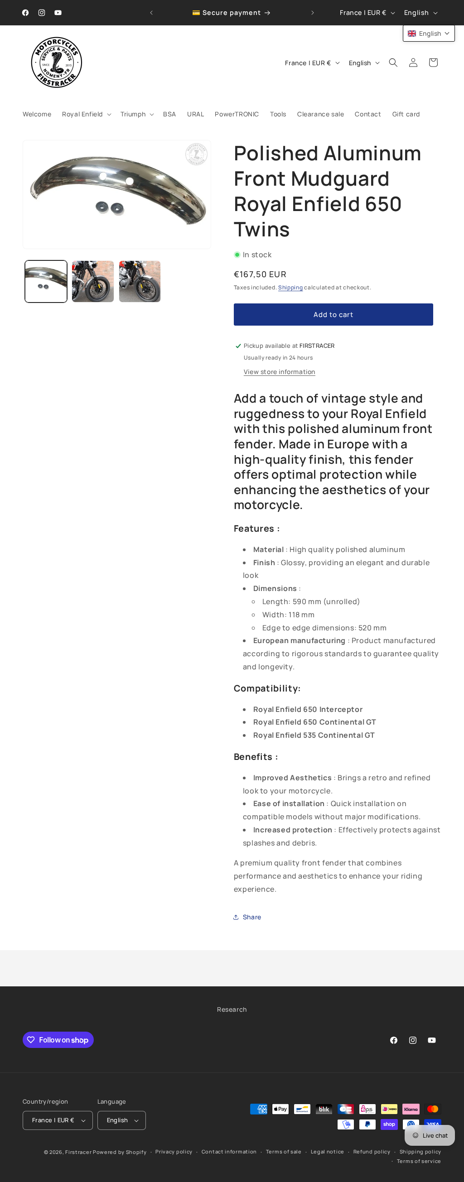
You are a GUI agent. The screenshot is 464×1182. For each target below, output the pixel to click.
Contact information (229, 1151)
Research (232, 1009)
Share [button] (252, 917)
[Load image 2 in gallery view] (93, 281)
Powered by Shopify (120, 1151)
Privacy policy (174, 1151)
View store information (279, 371)
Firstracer (78, 1151)
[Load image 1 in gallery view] (46, 281)
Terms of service (419, 1161)
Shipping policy (421, 1151)
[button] (86, 114)
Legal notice (327, 1151)
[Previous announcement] (151, 12)
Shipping (290, 287)
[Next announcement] (313, 12)
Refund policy (372, 1151)
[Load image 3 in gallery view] (140, 281)
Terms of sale (284, 1151)
